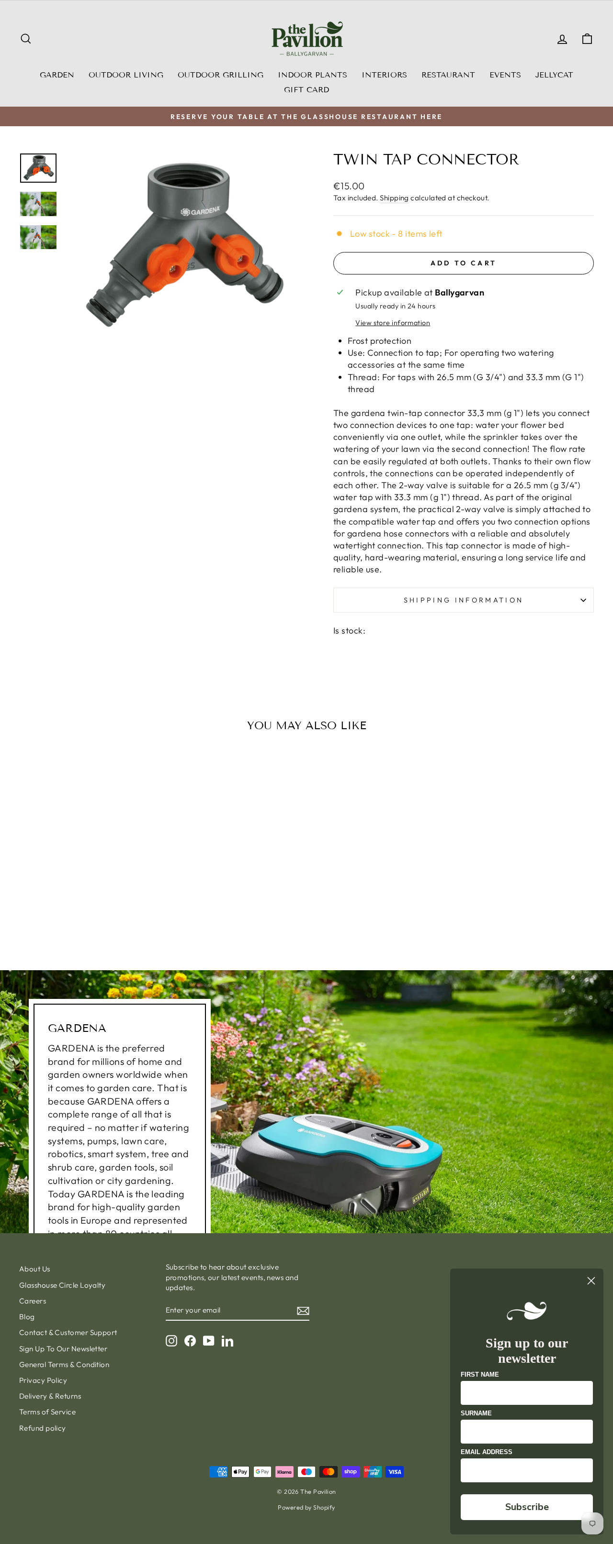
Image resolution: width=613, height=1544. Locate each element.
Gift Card (306, 89)
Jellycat (554, 74)
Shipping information (463, 600)
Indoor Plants (312, 74)
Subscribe (527, 1506)
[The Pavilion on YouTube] (209, 1341)
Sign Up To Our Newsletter (63, 1348)
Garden (57, 74)
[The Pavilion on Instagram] (171, 1341)
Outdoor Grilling (220, 74)
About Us (34, 1268)
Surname (476, 1413)
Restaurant (448, 74)
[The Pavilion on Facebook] (190, 1341)
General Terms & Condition (64, 1364)
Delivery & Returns (50, 1396)
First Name (480, 1374)
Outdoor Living (126, 74)
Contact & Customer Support (68, 1332)
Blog (27, 1316)
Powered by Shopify (306, 1507)
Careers (32, 1300)
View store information (392, 322)
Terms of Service (47, 1411)
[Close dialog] (591, 1280)
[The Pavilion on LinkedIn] (227, 1341)
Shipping (394, 197)
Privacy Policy (43, 1380)
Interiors (384, 74)
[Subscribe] (303, 1310)
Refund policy (42, 1428)
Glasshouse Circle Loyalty (62, 1285)
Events (505, 74)
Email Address (486, 1452)
